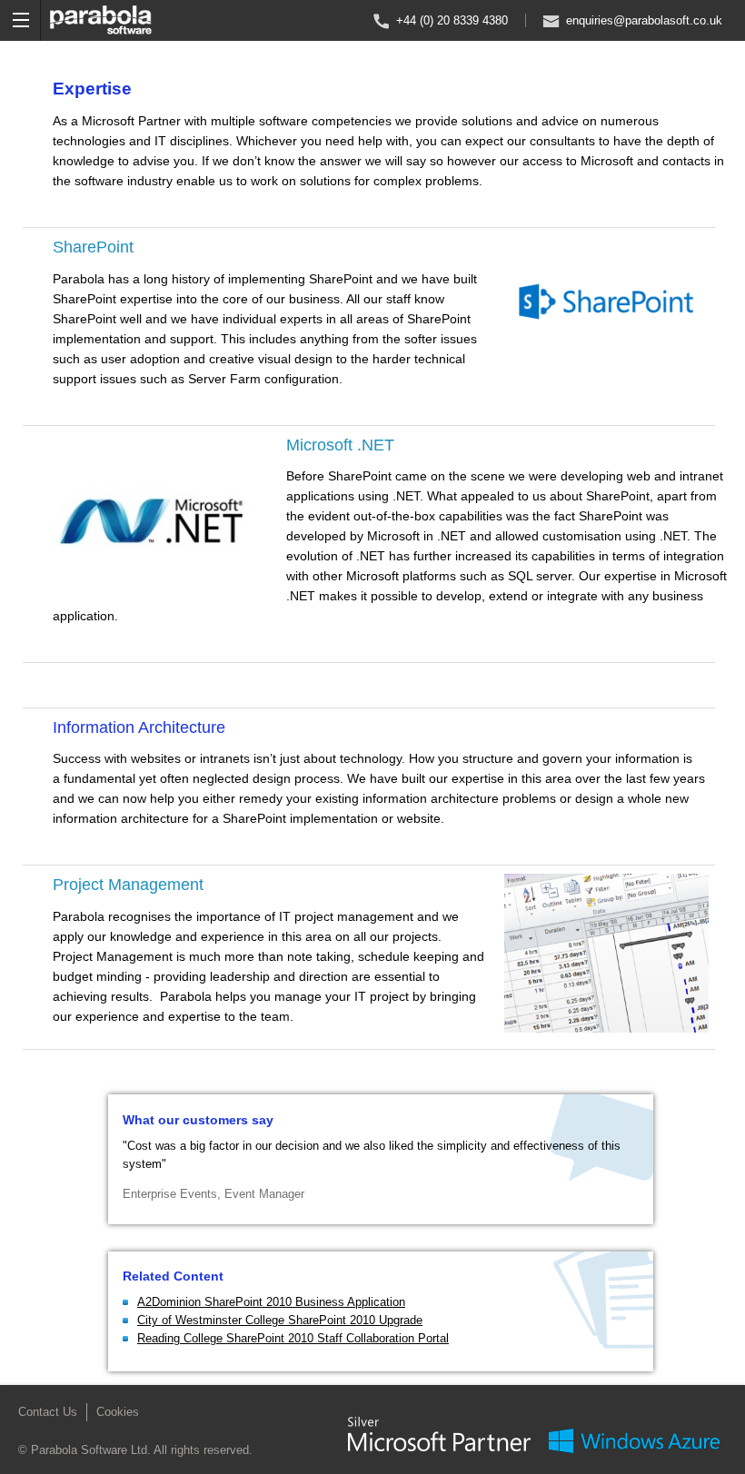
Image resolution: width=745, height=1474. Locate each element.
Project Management (128, 884)
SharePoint (93, 247)
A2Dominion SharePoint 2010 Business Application (271, 1302)
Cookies (117, 1412)
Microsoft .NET (340, 445)
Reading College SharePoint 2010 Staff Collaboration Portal (293, 1338)
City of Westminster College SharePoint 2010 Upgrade (279, 1320)
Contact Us (47, 1412)
